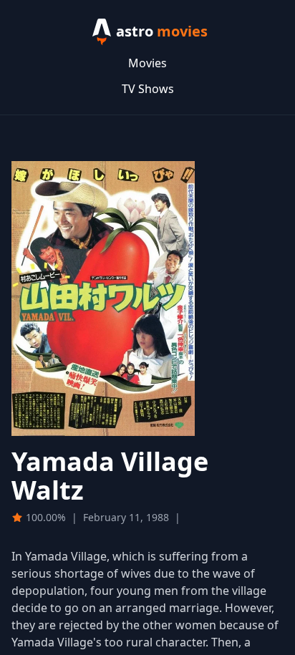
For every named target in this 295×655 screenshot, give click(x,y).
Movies (147, 63)
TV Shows (148, 89)
